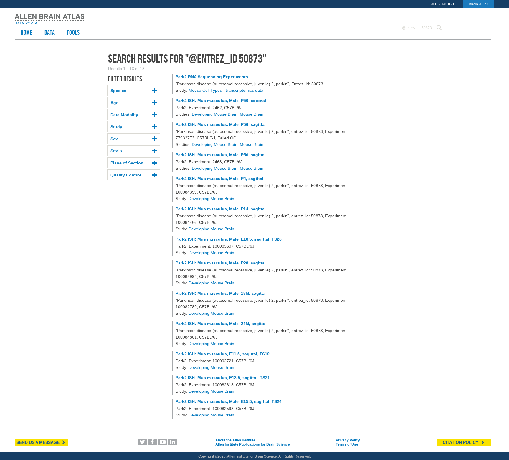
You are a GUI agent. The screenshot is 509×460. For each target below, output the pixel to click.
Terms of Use (347, 444)
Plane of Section (126, 163)
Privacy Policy (348, 440)
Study (116, 126)
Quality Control (125, 175)
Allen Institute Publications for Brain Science (252, 444)
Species (118, 90)
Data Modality (124, 114)
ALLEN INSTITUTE (443, 4)
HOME (27, 32)
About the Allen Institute (235, 440)
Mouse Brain (251, 114)
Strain (116, 151)
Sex (114, 138)
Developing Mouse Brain (214, 114)
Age (114, 102)
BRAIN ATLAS (478, 4)
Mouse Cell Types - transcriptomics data (226, 90)
